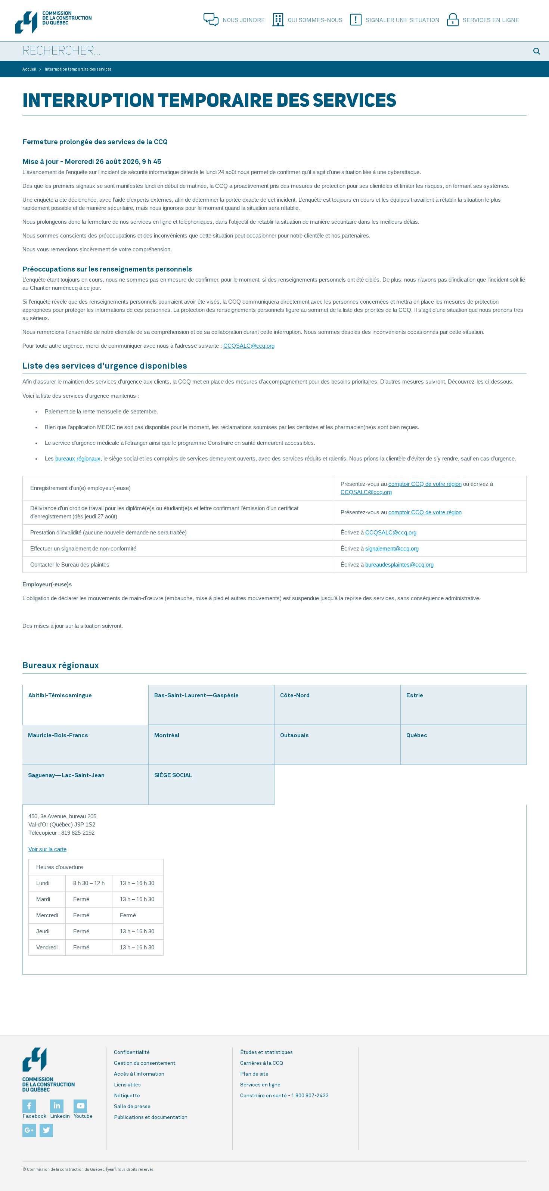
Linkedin (60, 1116)
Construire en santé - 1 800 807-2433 (284, 1095)
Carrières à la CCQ (261, 1063)
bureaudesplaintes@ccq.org (399, 565)
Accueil (29, 69)
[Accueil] (53, 22)
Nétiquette (127, 1095)
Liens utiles (127, 1085)
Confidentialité (132, 1052)
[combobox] (263, 51)
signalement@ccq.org (392, 549)
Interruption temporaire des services (78, 69)
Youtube (83, 1116)
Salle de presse (132, 1106)
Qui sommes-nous (315, 20)
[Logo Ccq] (48, 1069)
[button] (538, 51)
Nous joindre (244, 20)
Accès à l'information (139, 1074)
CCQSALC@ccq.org (248, 346)
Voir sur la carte (47, 849)
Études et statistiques (266, 1052)
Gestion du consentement (145, 1063)
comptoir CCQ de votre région (425, 484)
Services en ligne (491, 20)
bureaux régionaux (77, 459)
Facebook (34, 1116)
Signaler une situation (403, 20)
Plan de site (254, 1074)
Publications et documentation (150, 1117)
